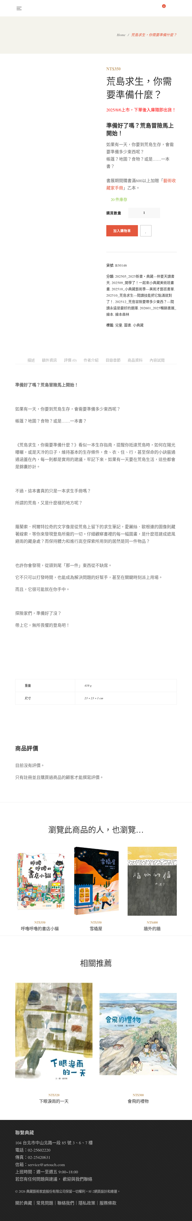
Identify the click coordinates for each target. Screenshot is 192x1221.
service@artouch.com (46, 1164)
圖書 (127, 325)
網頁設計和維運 (105, 1191)
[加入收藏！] (145, 230)
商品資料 (135, 360)
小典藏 (138, 325)
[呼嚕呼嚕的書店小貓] (39, 881)
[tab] (31, 360)
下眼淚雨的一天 (54, 1101)
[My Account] (174, 8)
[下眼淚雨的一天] (53, 1029)
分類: (110, 276)
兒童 (118, 325)
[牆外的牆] (152, 881)
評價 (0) (70, 360)
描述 (31, 360)
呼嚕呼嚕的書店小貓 (40, 928)
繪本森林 (122, 314)
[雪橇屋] (96, 881)
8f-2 (91, 1191)
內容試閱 (157, 360)
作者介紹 (91, 360)
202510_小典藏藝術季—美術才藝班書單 (143, 289)
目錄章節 (113, 360)
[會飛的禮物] (138, 1027)
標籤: (110, 325)
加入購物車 (122, 230)
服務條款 (108, 1203)
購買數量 (113, 212)
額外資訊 (49, 360)
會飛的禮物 (138, 1101)
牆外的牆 (152, 928)
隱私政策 (86, 1203)
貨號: (110, 265)
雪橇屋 (96, 928)
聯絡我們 (65, 1203)
